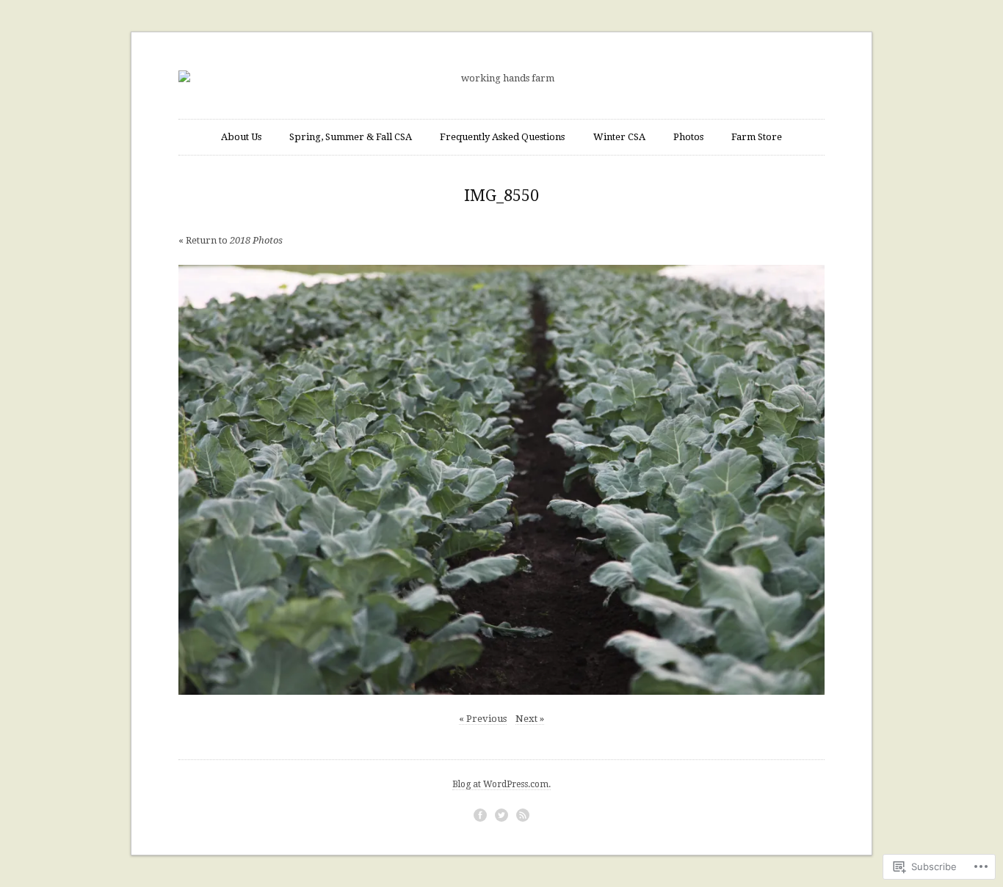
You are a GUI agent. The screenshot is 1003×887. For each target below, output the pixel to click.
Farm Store (756, 136)
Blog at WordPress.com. (501, 784)
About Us (241, 136)
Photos (688, 136)
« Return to (230, 240)
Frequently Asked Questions (502, 136)
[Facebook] (480, 815)
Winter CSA (619, 136)
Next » (529, 718)
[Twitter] (501, 815)
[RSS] (522, 815)
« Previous (483, 718)
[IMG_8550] (501, 480)
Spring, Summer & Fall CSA (350, 136)
